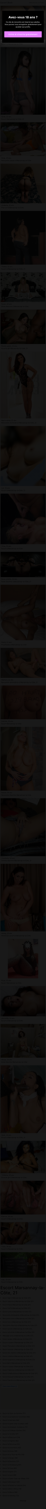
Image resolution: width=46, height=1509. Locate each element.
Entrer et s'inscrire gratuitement (23, 34)
